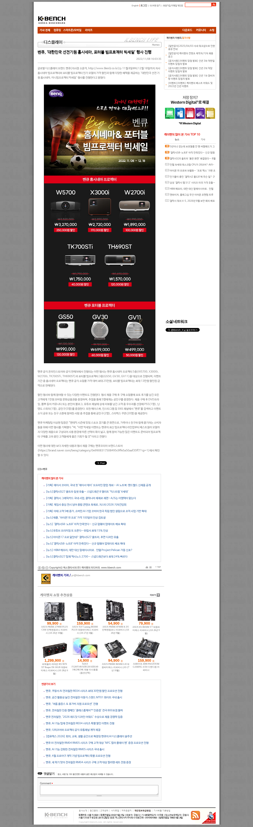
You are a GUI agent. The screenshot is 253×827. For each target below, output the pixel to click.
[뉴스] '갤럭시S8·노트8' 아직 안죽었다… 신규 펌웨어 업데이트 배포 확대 (85, 524)
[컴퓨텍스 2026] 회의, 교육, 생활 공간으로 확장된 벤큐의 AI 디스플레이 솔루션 (88, 736)
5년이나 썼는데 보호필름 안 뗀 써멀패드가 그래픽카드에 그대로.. (190, 147)
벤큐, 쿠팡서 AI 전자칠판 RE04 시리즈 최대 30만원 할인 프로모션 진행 (83, 691)
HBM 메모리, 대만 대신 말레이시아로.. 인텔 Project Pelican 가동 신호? (189, 190)
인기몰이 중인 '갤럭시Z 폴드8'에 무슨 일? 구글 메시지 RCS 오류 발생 (190, 177)
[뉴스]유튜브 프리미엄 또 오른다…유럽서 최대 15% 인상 (76, 530)
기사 (203, 139)
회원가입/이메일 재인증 (173, 6)
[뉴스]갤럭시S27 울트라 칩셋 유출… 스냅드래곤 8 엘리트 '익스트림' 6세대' (86, 491)
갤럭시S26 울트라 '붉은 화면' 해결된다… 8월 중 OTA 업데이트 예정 (190, 159)
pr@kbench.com (80, 575)
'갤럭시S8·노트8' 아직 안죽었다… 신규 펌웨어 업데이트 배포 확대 (190, 153)
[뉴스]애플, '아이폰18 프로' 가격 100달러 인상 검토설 (75, 517)
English (135, 6)
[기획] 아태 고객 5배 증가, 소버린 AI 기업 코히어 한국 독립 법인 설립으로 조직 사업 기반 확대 (95, 511)
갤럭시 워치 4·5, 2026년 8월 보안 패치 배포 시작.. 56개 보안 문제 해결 (190, 202)
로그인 (144, 5)
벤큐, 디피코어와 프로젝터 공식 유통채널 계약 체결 (72, 729)
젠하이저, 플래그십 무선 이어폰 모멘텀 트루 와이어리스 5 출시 (189, 195)
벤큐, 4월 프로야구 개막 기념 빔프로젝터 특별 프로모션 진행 (77, 755)
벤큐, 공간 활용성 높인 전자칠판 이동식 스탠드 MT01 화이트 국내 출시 (83, 697)
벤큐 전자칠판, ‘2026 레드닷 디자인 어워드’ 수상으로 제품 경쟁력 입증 (83, 716)
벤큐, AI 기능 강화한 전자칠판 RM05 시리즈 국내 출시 (74, 749)
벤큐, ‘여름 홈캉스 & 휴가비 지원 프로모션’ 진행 (71, 703)
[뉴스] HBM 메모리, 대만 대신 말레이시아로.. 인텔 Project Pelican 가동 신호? (88, 550)
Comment (46, 783)
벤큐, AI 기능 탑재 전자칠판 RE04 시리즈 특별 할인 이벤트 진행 (79, 723)
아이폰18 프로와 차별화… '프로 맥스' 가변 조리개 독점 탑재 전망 (190, 171)
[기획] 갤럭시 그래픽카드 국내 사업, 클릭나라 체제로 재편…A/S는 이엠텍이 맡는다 (90, 498)
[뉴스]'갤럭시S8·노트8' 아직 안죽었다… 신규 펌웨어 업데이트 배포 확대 (84, 543)
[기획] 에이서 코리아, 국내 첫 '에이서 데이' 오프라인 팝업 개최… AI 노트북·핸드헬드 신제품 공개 (97, 485)
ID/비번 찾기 (155, 6)
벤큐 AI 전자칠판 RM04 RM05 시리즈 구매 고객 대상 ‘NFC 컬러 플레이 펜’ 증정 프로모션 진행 (96, 742)
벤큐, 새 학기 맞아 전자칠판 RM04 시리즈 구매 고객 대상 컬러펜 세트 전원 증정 (87, 762)
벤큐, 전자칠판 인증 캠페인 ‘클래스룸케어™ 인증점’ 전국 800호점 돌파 (83, 710)
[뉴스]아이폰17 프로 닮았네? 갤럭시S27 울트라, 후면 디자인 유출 (81, 537)
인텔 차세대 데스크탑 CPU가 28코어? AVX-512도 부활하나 (189, 165)
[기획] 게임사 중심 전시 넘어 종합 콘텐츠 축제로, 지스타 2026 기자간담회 (85, 504)
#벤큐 (44, 469)
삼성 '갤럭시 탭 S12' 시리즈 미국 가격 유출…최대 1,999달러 (190, 183)
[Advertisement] (148, 17)
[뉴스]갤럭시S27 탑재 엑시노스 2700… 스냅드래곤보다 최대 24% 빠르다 (85, 556)
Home (155, 45)
